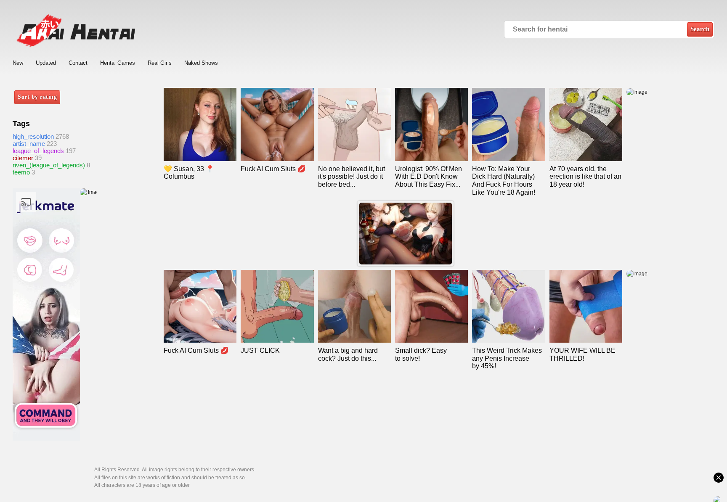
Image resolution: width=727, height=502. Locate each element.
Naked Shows (201, 63)
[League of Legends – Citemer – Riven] (406, 233)
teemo (21, 172)
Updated (46, 63)
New (18, 63)
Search (699, 29)
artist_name (29, 143)
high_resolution (33, 136)
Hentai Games (117, 63)
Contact (78, 63)
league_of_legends (38, 150)
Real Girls (160, 63)
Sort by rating (37, 97)
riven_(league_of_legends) (49, 165)
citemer (23, 157)
